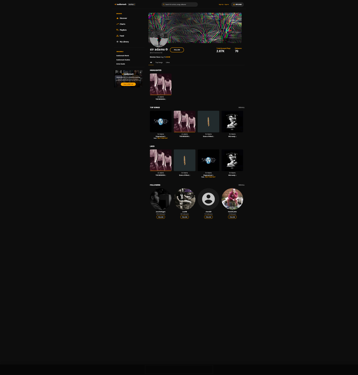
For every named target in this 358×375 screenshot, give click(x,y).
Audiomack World (122, 55)
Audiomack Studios (123, 60)
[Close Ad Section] (140, 72)
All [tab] (151, 62)
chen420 (208, 212)
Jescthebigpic (160, 212)
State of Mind (208, 136)
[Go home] (120, 4)
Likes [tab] (168, 62)
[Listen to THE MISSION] (161, 84)
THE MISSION (160, 99)
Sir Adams (160, 134)
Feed (122, 36)
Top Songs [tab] (159, 62)
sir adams (161, 97)
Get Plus (132, 4)
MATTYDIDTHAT (163, 138)
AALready (231, 136)
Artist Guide (120, 64)
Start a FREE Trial (128, 84)
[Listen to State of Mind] (208, 121)
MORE (168, 57)
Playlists (123, 30)
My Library (124, 41)
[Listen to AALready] (232, 121)
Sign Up (221, 4)
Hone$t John (232, 212)
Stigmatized (160, 136)
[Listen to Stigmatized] (161, 121)
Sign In (227, 4)
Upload (238, 4)
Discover (123, 18)
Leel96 (184, 212)
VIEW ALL (241, 107)
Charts (122, 24)
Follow (177, 50)
